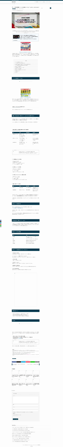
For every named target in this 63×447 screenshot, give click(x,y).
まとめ (16, 72)
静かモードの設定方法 (18, 66)
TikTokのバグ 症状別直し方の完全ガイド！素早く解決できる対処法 (20, 435)
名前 (13, 404)
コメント (14, 395)
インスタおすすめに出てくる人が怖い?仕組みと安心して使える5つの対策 (20, 430)
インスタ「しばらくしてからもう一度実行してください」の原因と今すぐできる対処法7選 (22, 427)
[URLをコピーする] (37, 361)
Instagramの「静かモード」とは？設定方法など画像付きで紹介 (27, 151)
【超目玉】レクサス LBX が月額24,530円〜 (25, 97)
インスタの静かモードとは (19, 62)
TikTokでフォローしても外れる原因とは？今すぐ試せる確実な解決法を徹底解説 (21, 433)
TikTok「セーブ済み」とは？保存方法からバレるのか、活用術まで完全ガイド (21, 436)
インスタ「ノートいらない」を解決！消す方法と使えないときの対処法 (20, 438)
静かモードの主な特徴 (18, 68)
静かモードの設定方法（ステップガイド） (21, 69)
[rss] (49, 0)
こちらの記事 (19, 338)
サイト (13, 409)
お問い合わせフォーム (29, 354)
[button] (14, 361)
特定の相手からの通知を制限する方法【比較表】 (22, 65)
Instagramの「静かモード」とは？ (20, 67)
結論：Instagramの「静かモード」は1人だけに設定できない (23, 64)
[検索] (50, 0)
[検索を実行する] (50, 8)
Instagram (15, 358)
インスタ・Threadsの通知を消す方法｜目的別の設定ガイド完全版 (20, 441)
